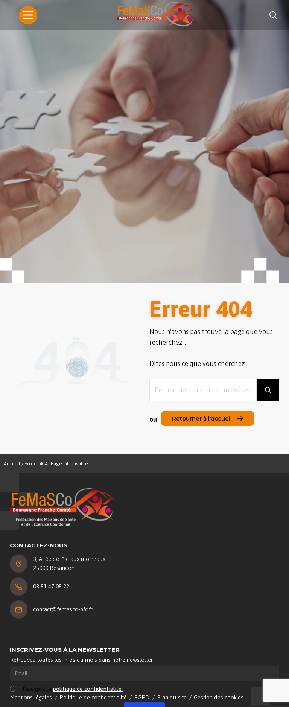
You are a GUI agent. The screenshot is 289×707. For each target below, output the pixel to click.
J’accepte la (72, 689)
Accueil (12, 463)
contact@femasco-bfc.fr (63, 609)
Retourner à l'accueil (202, 418)
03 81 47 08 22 (51, 586)
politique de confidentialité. (88, 689)
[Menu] (28, 15)
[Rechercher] (268, 390)
